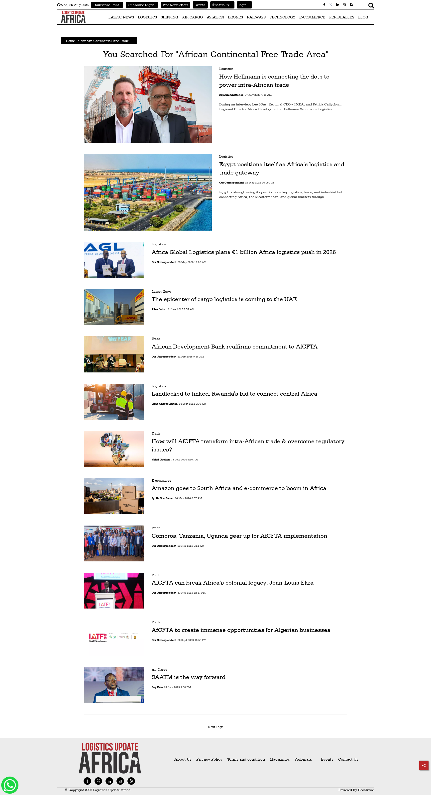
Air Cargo (159, 669)
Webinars (303, 759)
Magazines (280, 759)
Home (70, 41)
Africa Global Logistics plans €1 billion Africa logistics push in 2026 (244, 252)
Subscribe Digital (142, 5)
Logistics (226, 69)
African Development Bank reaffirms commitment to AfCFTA (235, 346)
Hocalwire (366, 790)
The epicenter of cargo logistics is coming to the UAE (224, 299)
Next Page (216, 727)
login (241, 5)
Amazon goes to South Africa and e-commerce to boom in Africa (239, 488)
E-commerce (161, 480)
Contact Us (348, 759)
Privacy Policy (209, 759)
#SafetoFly (219, 5)
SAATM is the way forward (188, 677)
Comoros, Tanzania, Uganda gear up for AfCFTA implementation (239, 535)
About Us (183, 759)
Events (199, 5)
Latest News (162, 291)
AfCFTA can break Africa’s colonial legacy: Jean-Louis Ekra (233, 582)
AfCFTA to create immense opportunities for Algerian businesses (241, 629)
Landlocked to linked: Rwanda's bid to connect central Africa (234, 393)
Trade (156, 339)
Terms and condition (246, 759)
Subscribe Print (107, 5)
